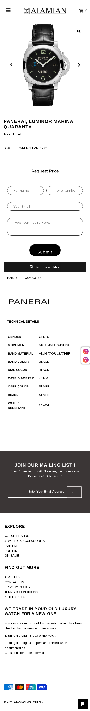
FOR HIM (11, 550)
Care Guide (33, 277)
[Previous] (11, 65)
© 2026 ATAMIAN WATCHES (23, 702)
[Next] (78, 65)
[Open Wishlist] (83, 704)
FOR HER (11, 545)
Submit (45, 252)
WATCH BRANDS (17, 536)
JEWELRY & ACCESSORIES (25, 541)
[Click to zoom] (78, 31)
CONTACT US (14, 582)
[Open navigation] (8, 11)
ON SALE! (12, 555)
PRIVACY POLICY (17, 587)
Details (12, 278)
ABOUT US (13, 577)
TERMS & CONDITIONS (21, 592)
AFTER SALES (15, 597)
